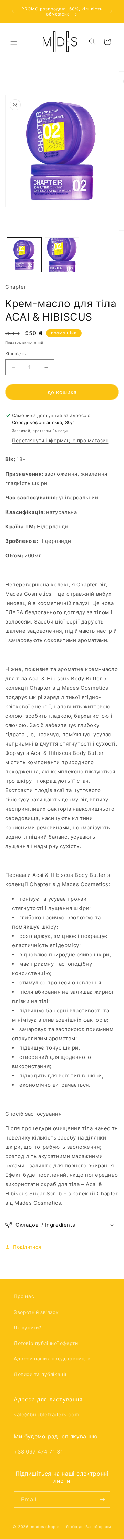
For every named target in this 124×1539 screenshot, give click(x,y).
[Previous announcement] (12, 11)
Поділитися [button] (27, 1247)
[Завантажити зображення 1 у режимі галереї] (24, 254)
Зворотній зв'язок (36, 1312)
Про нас (24, 1296)
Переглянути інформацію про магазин (60, 440)
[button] (13, 41)
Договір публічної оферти (46, 1343)
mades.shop (43, 1526)
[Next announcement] (111, 11)
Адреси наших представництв (52, 1358)
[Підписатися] (102, 1499)
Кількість (15, 353)
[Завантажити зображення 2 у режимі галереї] (62, 254)
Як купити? (27, 1327)
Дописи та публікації (40, 1374)
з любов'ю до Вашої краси (84, 1526)
